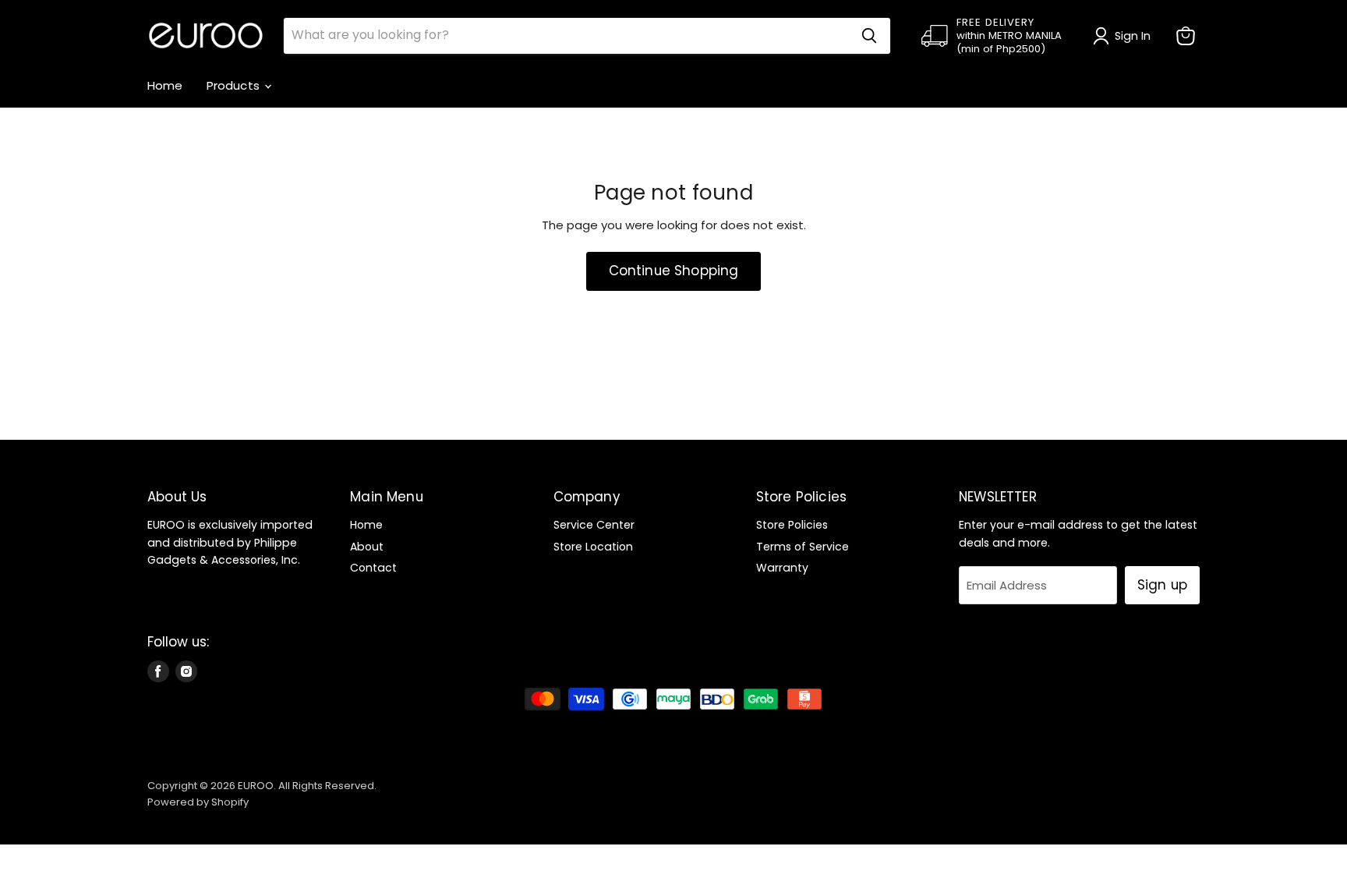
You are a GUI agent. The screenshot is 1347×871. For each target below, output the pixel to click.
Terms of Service (802, 546)
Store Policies (792, 525)
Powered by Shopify (198, 802)
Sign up (1162, 584)
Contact (373, 567)
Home (165, 85)
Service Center (594, 525)
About (367, 546)
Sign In (1133, 36)
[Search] (869, 36)
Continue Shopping (674, 270)
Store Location (593, 546)
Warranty (782, 567)
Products (235, 85)
